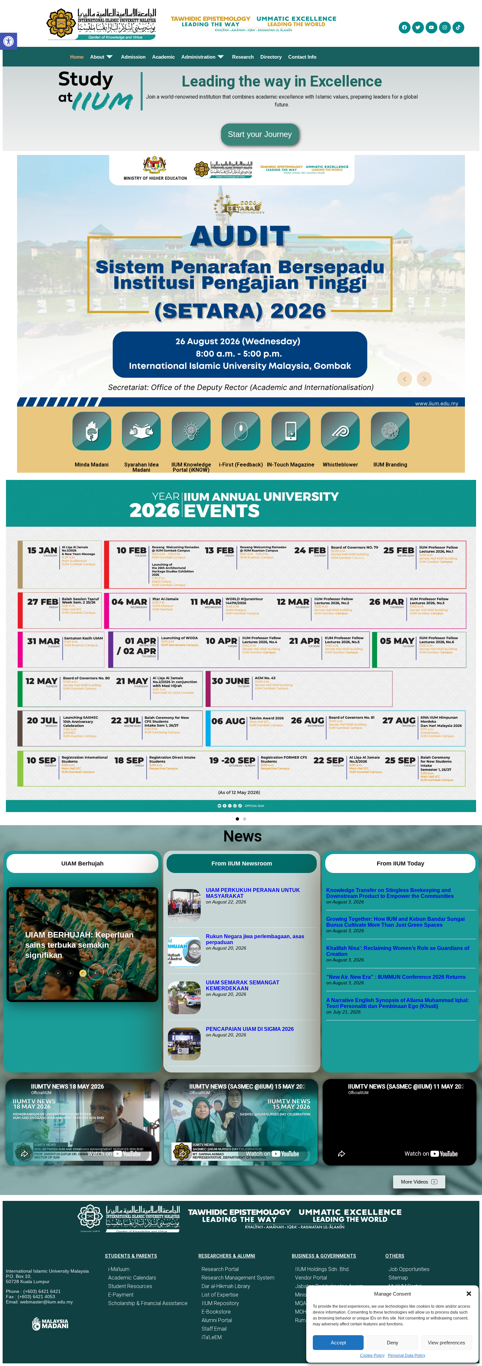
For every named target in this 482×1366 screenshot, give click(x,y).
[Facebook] (405, 27)
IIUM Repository (220, 1303)
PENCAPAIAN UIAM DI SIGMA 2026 (250, 1029)
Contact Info (302, 57)
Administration (198, 57)
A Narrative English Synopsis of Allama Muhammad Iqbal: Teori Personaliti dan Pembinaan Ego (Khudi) (397, 1003)
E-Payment (120, 1295)
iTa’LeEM (212, 1337)
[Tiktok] (458, 27)
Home (77, 57)
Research (243, 57)
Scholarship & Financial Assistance (148, 1303)
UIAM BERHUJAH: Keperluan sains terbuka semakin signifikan (79, 944)
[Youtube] (431, 27)
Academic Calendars (132, 1278)
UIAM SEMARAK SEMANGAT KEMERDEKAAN (242, 985)
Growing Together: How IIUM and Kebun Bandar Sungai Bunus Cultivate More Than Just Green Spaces (395, 922)
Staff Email (214, 1329)
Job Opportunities (409, 1269)
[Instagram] (445, 27)
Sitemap (398, 1278)
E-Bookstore (216, 1312)
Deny (392, 1342)
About (97, 57)
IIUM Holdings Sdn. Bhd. (322, 1269)
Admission (133, 57)
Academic (163, 57)
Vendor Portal (311, 1278)
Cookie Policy (372, 1355)
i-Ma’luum (119, 1269)
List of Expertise (220, 1295)
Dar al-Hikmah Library (226, 1286)
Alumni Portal (217, 1320)
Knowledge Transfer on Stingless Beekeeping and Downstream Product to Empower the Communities (390, 893)
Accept (338, 1342)
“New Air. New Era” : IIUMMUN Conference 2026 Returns (396, 977)
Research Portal (220, 1269)
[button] (469, 1293)
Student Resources (130, 1286)
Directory (271, 57)
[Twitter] (418, 27)
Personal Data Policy (406, 1355)
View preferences (446, 1342)
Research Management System (238, 1278)
